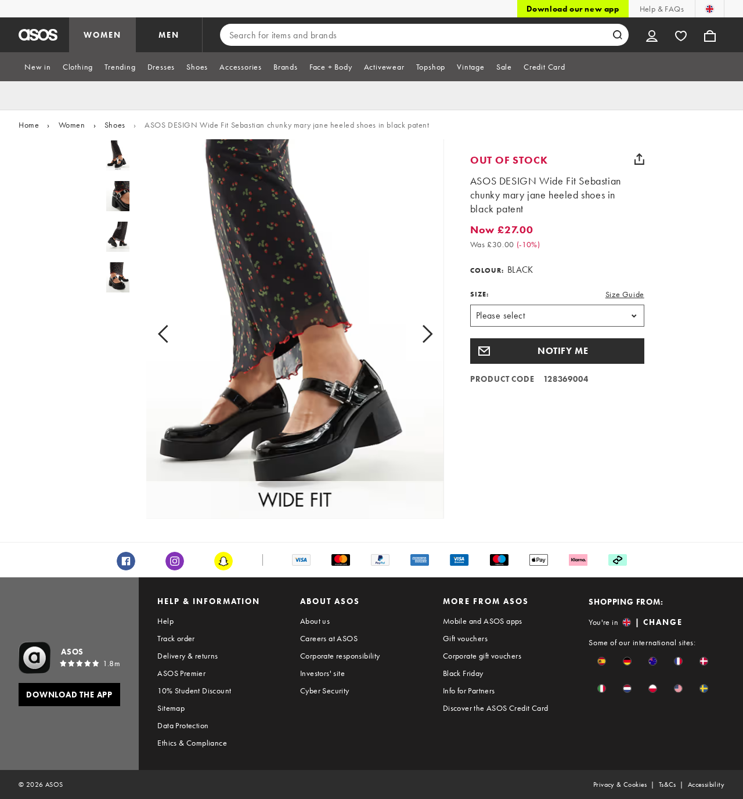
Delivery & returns (187, 655)
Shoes (114, 125)
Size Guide (624, 294)
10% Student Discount (194, 690)
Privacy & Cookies (620, 784)
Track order (175, 638)
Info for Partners (469, 690)
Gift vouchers (465, 638)
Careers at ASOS (329, 638)
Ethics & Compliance (192, 742)
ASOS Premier (181, 673)
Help (165, 621)
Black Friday (463, 673)
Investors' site (322, 673)
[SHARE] (639, 159)
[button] (557, 351)
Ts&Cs (667, 784)
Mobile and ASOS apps (482, 621)
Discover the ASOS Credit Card (496, 708)
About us (315, 621)
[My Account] (651, 34)
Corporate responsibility (340, 655)
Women (72, 125)
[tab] (38, 66)
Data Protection (182, 725)
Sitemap (171, 708)
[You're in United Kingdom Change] (709, 8)
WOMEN (102, 35)
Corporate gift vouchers (482, 655)
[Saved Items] (680, 34)
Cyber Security (324, 690)
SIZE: (479, 294)
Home (29, 125)
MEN (168, 35)
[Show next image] (414, 333)
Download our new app (572, 8)
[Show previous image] (176, 333)
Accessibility (706, 784)
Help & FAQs (662, 8)
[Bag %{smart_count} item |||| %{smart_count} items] (709, 34)
